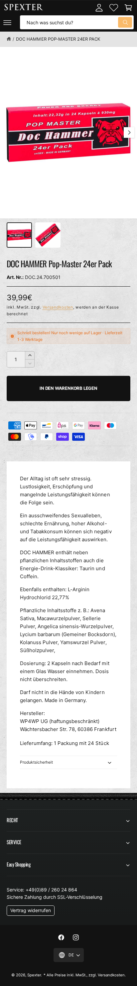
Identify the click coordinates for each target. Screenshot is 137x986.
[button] (7, 22)
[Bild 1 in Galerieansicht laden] (19, 235)
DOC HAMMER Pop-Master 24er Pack (58, 39)
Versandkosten (58, 307)
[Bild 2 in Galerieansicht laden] (48, 235)
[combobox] (77, 22)
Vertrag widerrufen (30, 910)
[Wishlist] (113, 7)
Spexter (34, 975)
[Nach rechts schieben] (129, 132)
